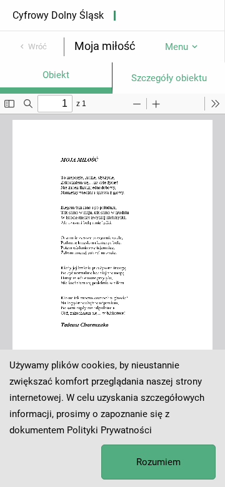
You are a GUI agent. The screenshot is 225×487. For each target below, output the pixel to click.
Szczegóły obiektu (169, 78)
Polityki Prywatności (109, 430)
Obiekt (55, 75)
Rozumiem (158, 462)
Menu (176, 46)
